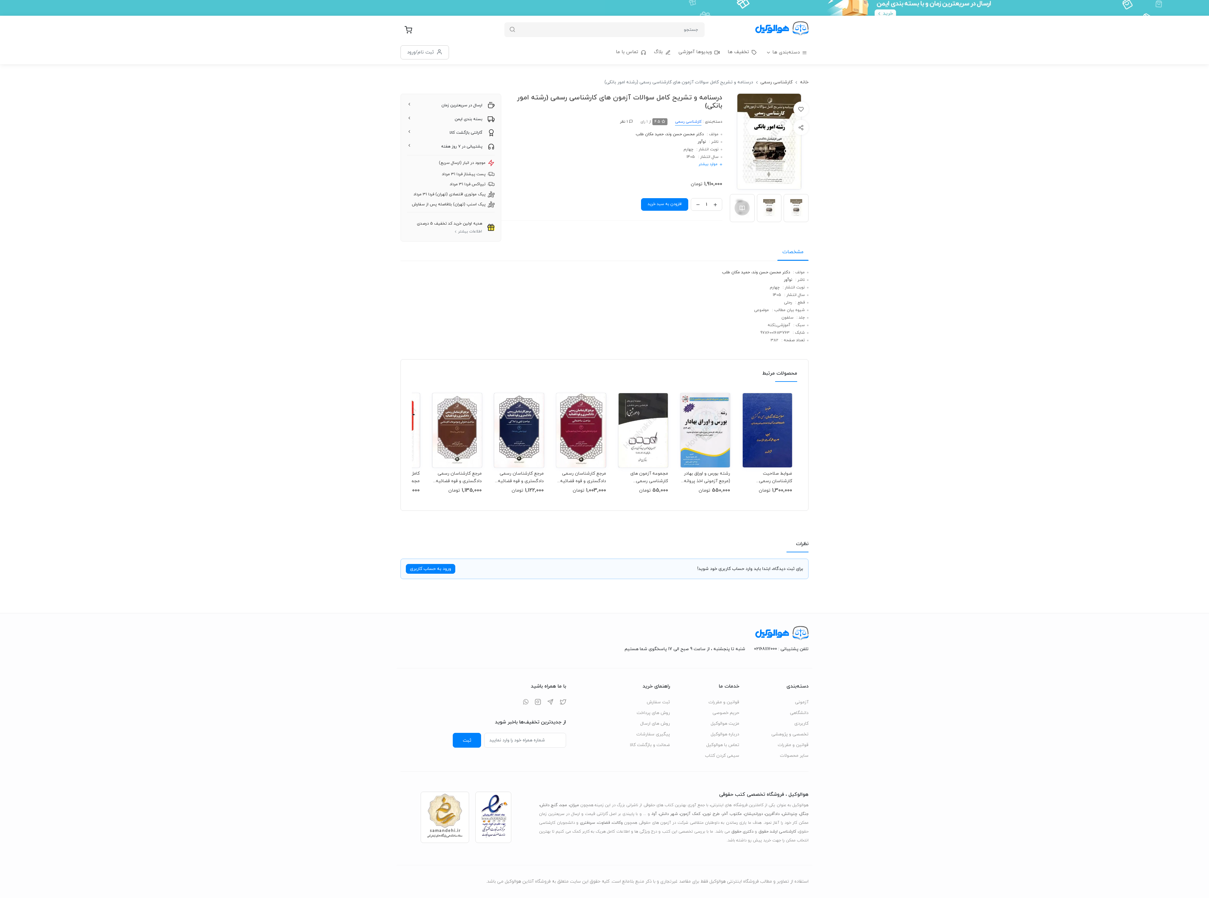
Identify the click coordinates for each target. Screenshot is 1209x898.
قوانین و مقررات (793, 745)
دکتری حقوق (742, 831)
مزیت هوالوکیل (725, 724)
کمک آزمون (690, 814)
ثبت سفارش (658, 702)
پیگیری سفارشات (653, 734)
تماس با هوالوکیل (722, 745)
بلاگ (658, 52)
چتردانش (789, 814)
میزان (574, 805)
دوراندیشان (753, 814)
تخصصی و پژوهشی (790, 734)
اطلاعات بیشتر (470, 231)
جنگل (804, 814)
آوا (654, 814)
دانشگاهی (799, 713)
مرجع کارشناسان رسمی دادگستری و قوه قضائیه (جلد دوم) (521, 477)
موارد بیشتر (708, 164)
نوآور (702, 142)
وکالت (617, 823)
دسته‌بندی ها (786, 52)
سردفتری (587, 823)
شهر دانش (668, 814)
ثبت (467, 740)
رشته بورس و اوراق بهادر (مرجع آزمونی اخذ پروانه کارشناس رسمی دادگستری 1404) (707, 477)
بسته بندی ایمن (468, 119)
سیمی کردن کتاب (722, 756)
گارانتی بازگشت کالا (466, 133)
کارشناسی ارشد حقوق (777, 831)
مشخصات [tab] (792, 251)
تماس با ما (627, 52)
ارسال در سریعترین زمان (461, 105)
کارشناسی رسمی (776, 82)
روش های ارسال (655, 724)
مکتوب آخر (732, 814)
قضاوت (604, 823)
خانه (804, 82)
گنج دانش (549, 805)
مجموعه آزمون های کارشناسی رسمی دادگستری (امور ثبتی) (647, 477)
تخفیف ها (738, 52)
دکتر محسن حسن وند (685, 134)
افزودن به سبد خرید (665, 204)
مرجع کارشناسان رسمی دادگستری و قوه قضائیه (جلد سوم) (583, 477)
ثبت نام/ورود (420, 52)
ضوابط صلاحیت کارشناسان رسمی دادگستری (775, 477)
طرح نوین (711, 814)
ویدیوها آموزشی (695, 52)
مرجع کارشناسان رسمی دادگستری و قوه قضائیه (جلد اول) (459, 477)
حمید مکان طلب (650, 134)
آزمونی (802, 702)
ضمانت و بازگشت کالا (650, 745)
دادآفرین (772, 814)
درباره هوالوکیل (725, 734)
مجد (563, 805)
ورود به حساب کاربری (430, 569)
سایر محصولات (794, 756)
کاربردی (801, 724)
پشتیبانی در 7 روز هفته (461, 146)
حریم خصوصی (725, 713)
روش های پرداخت (653, 713)
